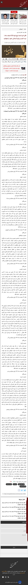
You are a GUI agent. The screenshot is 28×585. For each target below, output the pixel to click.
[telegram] (3, 577)
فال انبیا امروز (23, 486)
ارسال (14, 547)
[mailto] (6, 59)
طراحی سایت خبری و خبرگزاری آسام (11, 582)
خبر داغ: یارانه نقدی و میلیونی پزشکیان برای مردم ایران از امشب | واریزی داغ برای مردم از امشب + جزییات (11, 68)
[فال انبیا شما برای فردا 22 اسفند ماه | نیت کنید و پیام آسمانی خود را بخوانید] (24, 490)
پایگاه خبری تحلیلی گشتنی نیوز (18, 62)
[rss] (8, 577)
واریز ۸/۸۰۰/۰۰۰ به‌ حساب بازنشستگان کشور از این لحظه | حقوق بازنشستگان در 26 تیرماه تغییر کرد (23, 22)
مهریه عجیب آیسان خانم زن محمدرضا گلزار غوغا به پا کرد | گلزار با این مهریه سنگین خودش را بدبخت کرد (5, 22)
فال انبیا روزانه (21, 484)
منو (24, 8)
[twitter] (22, 490)
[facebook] (19, 490)
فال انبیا (24, 75)
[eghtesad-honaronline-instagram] (5, 577)
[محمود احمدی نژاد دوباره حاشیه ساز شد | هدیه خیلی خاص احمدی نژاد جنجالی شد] (14, 16)
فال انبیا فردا (8, 484)
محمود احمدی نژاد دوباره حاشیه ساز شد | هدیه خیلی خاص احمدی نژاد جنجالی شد (14, 22)
